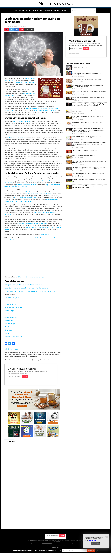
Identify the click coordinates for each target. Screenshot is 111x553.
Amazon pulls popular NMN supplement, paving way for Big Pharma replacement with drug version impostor (88, 104)
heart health (45, 354)
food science (19, 354)
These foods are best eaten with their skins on (84, 150)
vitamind (56, 10)
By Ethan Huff (81, 76)
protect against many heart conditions (44, 110)
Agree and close (95, 543)
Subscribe (91, 551)
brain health (42, 352)
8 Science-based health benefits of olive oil (83, 155)
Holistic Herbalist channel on (31, 277)
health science (27, 354)
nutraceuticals (37, 10)
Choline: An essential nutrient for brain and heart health (86, 66)
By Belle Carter (81, 164)
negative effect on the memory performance (38, 194)
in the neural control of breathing (26, 184)
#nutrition (17, 352)
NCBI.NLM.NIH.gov (9, 323)
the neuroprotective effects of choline (25, 197)
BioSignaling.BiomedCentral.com (14, 307)
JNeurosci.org (8, 320)
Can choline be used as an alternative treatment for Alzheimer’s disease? (26, 288)
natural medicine (9, 356)
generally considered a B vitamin (24, 82)
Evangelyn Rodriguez (20, 26)
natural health (54, 354)
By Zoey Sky (80, 81)
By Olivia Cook (81, 88)
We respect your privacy (47, 543)
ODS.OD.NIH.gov (9, 311)
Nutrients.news (44, 234)
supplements (33, 356)
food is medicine (9, 354)
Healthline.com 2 (9, 314)
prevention (25, 356)
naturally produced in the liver (22, 121)
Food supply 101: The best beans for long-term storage (86, 79)
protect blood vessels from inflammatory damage (32, 223)
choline (58, 352)
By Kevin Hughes (81, 182)
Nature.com (8, 333)
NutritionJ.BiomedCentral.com (13, 336)
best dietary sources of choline (16, 138)
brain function (33, 352)
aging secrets (25, 352)
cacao (28, 10)
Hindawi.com (8, 330)
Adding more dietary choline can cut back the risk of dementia (23, 285)
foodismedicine (19, 10)
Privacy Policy (55, 547)
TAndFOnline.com (9, 327)
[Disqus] (33, 464)
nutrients (64, 10)
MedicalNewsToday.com (11, 298)
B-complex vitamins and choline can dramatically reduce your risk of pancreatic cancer (30, 291)
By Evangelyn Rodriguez (83, 67)
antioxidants (48, 10)
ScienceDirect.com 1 (10, 304)
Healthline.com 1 (9, 301)
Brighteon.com (8, 340)
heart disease (37, 354)
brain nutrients (51, 352)
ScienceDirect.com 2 (10, 317)
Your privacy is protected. (13, 380)
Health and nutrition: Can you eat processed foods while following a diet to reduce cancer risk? (86, 137)
